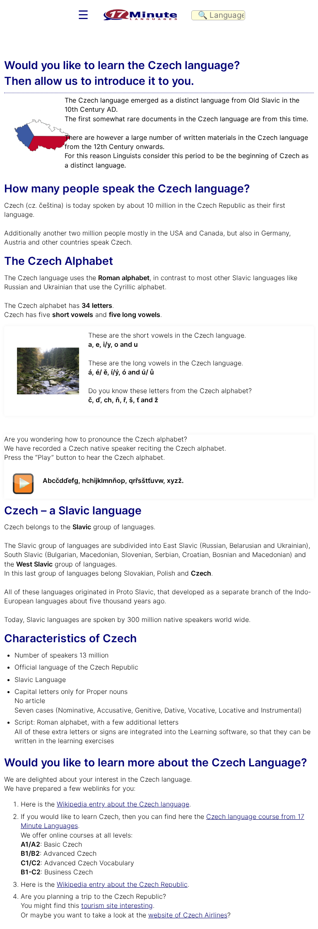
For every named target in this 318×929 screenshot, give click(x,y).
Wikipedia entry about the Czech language (123, 804)
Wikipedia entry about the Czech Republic (122, 884)
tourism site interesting (117, 905)
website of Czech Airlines (187, 915)
